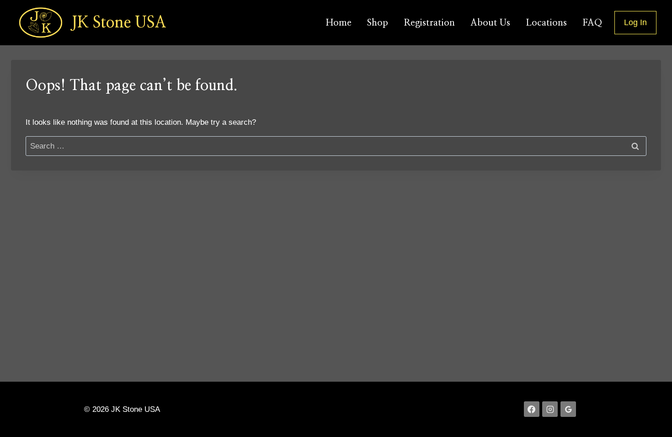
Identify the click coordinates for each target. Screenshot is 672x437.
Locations (546, 22)
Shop (377, 22)
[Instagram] (550, 409)
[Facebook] (531, 409)
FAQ (592, 22)
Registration (429, 22)
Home (339, 22)
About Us (490, 22)
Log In (635, 22)
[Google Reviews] (568, 409)
